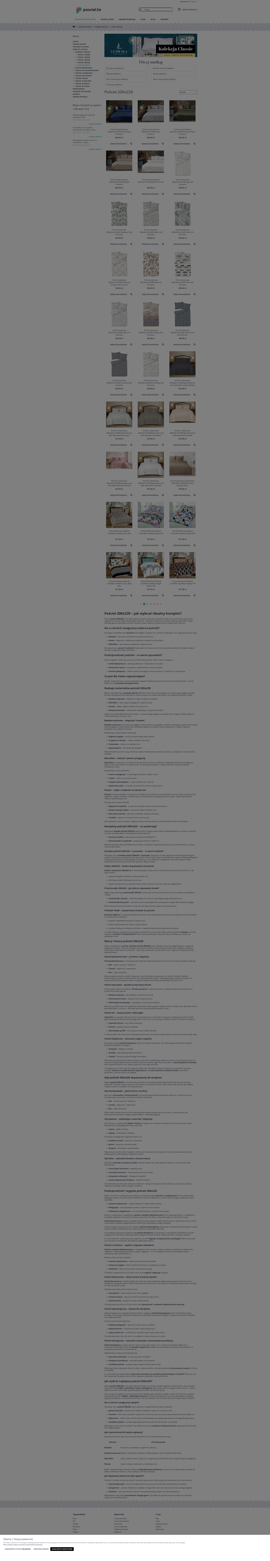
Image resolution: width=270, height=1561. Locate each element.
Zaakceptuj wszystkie (62, 1549)
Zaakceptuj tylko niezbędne (18, 1549)
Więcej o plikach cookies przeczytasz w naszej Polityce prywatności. (23, 1544)
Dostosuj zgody (41, 1549)
